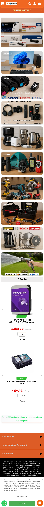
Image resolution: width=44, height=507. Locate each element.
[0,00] (40, 4)
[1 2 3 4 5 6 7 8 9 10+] (22, 396)
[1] (22, 334)
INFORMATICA (22, 10)
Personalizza (22, 496)
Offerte (22, 279)
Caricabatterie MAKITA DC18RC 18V (22, 382)
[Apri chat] (40, 503)
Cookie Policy (13, 490)
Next (41, 34)
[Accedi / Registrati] (35, 4)
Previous (2, 34)
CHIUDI (42, 479)
